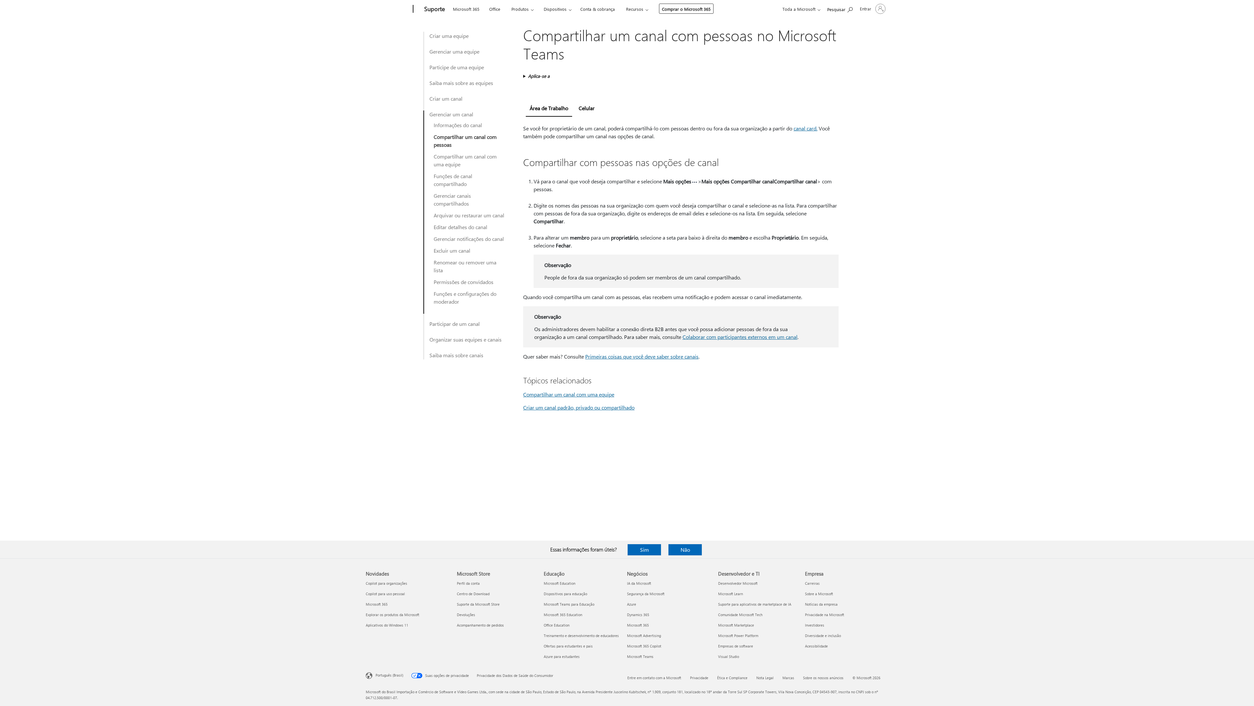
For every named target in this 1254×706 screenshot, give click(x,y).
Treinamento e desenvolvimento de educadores (581, 635)
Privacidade (699, 677)
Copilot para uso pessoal (385, 593)
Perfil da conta (468, 583)
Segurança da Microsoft (646, 593)
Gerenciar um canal (451, 114)
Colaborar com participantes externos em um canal (740, 336)
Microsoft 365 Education (563, 614)
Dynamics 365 (638, 614)
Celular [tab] (587, 108)
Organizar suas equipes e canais (465, 339)
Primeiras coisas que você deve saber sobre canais (642, 356)
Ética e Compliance (732, 677)
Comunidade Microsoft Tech (740, 614)
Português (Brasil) (389, 675)
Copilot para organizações (386, 583)
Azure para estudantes (562, 656)
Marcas (788, 677)
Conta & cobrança (597, 9)
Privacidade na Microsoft (824, 614)
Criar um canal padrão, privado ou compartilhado (579, 407)
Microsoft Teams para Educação (569, 604)
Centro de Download (473, 593)
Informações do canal (458, 125)
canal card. (805, 128)
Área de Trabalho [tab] (549, 108)
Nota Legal (765, 677)
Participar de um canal (454, 323)
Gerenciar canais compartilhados (452, 199)
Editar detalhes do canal (460, 227)
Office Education (557, 625)
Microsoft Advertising (644, 635)
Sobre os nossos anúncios (823, 677)
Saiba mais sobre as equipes (461, 82)
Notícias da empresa (821, 604)
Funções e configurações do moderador (465, 297)
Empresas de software (735, 646)
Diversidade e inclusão (823, 635)
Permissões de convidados (463, 281)
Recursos (634, 9)
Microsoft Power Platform (738, 635)
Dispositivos (555, 9)
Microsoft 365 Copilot (644, 646)
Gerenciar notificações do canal (469, 238)
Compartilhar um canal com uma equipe (465, 160)
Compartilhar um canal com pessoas (465, 140)
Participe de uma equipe (456, 67)
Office (494, 9)
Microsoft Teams (640, 656)
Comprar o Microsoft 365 (686, 9)
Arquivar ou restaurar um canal (469, 215)
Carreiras (812, 583)
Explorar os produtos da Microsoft (392, 614)
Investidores (814, 625)
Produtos (520, 9)
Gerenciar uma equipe (454, 51)
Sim (644, 549)
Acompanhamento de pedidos (480, 625)
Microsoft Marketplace (736, 625)
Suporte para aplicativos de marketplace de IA (754, 604)
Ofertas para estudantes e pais (568, 646)
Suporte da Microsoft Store (478, 604)
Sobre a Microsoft (819, 593)
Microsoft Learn (730, 593)
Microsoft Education (559, 583)
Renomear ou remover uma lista (465, 266)
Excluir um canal (452, 250)
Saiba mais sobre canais (456, 355)
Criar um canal (445, 98)
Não (685, 549)
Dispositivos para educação (565, 593)
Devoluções (466, 614)
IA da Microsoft (639, 583)
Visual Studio (728, 656)
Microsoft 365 (466, 9)
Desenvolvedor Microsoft (738, 583)
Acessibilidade (816, 646)
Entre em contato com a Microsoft (654, 677)
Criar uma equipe (449, 35)
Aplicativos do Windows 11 (387, 625)
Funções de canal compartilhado (453, 180)
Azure (631, 604)
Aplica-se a (539, 76)
